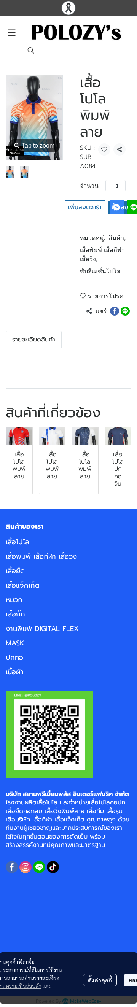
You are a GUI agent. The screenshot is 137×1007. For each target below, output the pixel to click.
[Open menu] (11, 32)
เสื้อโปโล (17, 542)
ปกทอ (14, 657)
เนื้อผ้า (15, 672)
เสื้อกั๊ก (15, 614)
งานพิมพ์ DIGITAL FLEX (42, 628)
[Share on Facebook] (114, 311)
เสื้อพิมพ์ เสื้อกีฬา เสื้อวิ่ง (102, 254)
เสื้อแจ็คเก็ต (23, 585)
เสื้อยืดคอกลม (24, 811)
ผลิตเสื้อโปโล (41, 802)
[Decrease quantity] (107, 185)
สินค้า (117, 237)
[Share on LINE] (125, 311)
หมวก (14, 599)
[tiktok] (53, 867)
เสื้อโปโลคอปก (107, 802)
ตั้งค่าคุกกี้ (100, 980)
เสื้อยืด (15, 570)
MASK (15, 643)
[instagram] (25, 867)
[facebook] (12, 867)
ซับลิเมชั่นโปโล (100, 271)
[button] (30, 50)
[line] (39, 867)
